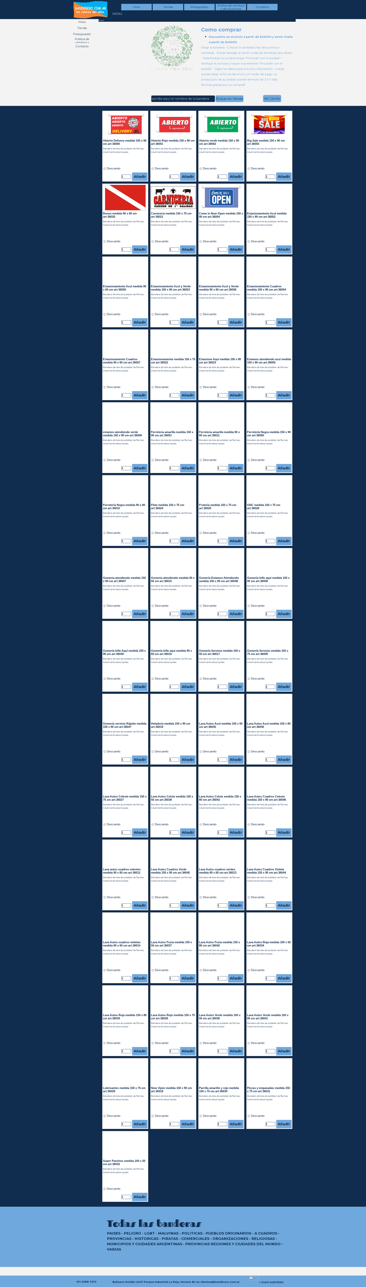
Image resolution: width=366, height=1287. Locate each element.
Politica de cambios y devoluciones (231, 7)
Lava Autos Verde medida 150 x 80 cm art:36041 (267, 1017)
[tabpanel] (247, 56)
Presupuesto (199, 7)
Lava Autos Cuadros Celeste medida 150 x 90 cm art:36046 (266, 798)
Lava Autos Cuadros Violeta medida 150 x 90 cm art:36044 (266, 871)
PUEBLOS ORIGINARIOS (228, 1233)
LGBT (149, 1233)
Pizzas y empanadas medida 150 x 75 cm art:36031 (268, 1089)
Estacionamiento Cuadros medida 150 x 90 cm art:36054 (266, 288)
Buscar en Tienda (229, 99)
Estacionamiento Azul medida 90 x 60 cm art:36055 (124, 288)
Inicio (136, 7)
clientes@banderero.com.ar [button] (220, 1281)
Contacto (262, 7)
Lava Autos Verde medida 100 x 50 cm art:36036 (219, 1017)
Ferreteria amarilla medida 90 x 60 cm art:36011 (219, 434)
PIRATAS (170, 1238)
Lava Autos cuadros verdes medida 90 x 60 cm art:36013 (217, 871)
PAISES (113, 1233)
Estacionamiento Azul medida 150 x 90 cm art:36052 (267, 215)
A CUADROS (265, 1233)
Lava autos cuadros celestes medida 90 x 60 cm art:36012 (122, 871)
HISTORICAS (146, 1238)
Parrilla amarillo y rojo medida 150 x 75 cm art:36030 (219, 1089)
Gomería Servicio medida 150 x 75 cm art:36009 (267, 652)
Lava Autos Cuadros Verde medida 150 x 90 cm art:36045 (170, 871)
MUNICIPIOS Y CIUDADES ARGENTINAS (144, 1244)
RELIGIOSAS (263, 1238)
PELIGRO (132, 1233)
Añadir (140, 176)
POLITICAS (192, 1233)
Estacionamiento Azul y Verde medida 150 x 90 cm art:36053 (171, 288)
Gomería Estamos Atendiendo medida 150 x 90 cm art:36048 (219, 579)
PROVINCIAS (119, 1238)
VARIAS (114, 1249)
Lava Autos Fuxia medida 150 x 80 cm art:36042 (219, 944)
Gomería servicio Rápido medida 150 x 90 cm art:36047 (124, 725)
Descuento (113, 168)
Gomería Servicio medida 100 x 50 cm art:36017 (219, 652)
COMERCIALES (195, 1238)
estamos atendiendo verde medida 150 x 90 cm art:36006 (122, 434)
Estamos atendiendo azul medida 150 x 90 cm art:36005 (269, 361)
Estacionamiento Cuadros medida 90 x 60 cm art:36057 (121, 361)
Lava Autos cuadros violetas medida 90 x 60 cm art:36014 (121, 944)
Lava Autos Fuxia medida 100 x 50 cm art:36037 (171, 944)
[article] (125, 146)
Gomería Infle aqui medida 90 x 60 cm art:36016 (171, 652)
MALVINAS (168, 1233)
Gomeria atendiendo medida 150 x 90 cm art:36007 (124, 579)
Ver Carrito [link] (272, 98)
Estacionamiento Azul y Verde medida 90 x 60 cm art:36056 (219, 288)
